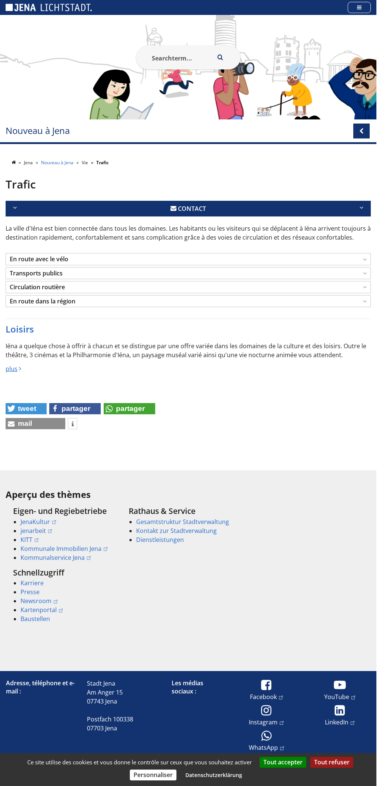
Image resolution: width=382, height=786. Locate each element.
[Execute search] (220, 57)
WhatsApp (263, 747)
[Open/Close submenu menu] (361, 131)
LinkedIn (336, 722)
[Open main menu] (359, 7)
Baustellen (35, 619)
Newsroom (36, 601)
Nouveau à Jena (38, 130)
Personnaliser (153, 775)
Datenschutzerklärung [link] (213, 775)
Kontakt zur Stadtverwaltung (176, 531)
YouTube (336, 696)
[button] (188, 259)
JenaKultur (35, 522)
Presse (30, 592)
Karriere (32, 583)
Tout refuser (332, 762)
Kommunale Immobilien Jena (61, 549)
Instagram (263, 722)
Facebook (263, 696)
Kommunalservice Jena (53, 557)
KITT (26, 540)
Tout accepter (283, 762)
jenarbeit (33, 531)
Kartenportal (39, 610)
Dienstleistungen (160, 540)
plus (12, 369)
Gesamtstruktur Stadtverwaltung (182, 522)
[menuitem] (60, 534)
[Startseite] (14, 162)
